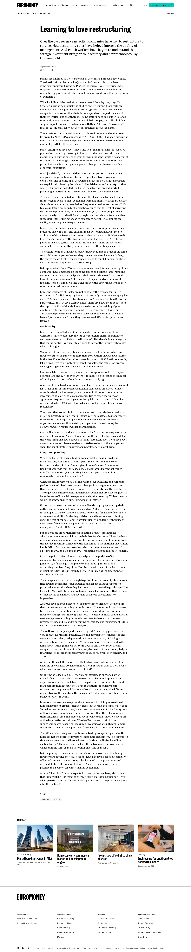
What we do (22, 915)
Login (145, 5)
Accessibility (143, 918)
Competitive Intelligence (56, 5)
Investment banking (65, 932)
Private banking (64, 923)
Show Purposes (145, 937)
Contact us (102, 923)
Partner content (104, 932)
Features (45, 799)
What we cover (101, 5)
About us (101, 915)
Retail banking (63, 928)
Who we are (118, 5)
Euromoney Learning (107, 928)
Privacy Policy (144, 928)
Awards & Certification (27, 918)
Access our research (160, 5)
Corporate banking (65, 918)
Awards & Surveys (80, 5)
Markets (60, 937)
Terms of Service (145, 923)
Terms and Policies (146, 915)
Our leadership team (106, 918)
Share (169, 13)
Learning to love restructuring (37, 13)
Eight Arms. (159, 948)
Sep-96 (57, 799)
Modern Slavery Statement (149, 932)
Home (19, 13)
